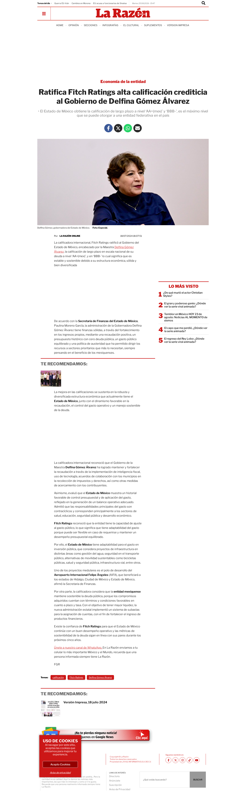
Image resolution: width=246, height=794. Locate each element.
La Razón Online (70, 236)
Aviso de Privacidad (119, 789)
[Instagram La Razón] (182, 760)
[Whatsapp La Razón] (128, 128)
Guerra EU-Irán (61, 3)
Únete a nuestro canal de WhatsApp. (78, 647)
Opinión (73, 25)
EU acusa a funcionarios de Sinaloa (110, 3)
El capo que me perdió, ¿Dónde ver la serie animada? (185, 329)
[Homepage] (123, 13)
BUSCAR (197, 779)
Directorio (114, 776)
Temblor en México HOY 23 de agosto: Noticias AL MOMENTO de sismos (185, 317)
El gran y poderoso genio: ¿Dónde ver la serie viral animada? (185, 305)
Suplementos (153, 25)
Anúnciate (114, 780)
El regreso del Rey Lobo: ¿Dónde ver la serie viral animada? (184, 340)
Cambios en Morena (81, 3)
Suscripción (115, 784)
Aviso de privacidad (60, 772)
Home (59, 25)
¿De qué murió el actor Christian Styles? (182, 294)
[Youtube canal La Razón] (196, 760)
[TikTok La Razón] (189, 760)
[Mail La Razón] (137, 128)
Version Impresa (178, 25)
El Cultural (131, 25)
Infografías (110, 25)
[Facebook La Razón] (108, 128)
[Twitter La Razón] (118, 128)
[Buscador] (203, 3)
